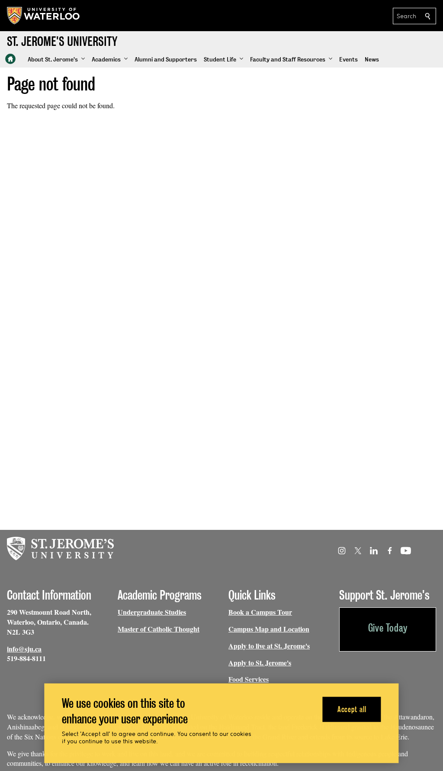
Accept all (351, 708)
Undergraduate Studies (152, 612)
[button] (56, 60)
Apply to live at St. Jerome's (269, 646)
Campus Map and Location (268, 629)
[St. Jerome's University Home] (10, 59)
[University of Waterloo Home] (43, 15)
